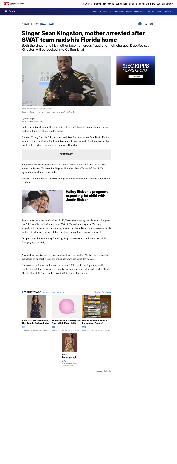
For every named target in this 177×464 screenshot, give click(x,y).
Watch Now (164, 4)
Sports (133, 4)
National (108, 4)
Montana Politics (106, 11)
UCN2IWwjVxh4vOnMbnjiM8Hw (14, 11)
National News (44, 24)
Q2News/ (6, 11)
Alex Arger (29, 118)
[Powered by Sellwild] (107, 371)
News (95, 11)
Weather (121, 4)
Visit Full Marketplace (102, 292)
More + (168, 11)
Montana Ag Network (123, 11)
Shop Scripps (147, 4)
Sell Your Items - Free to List (53, 292)
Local (97, 4)
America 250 (139, 11)
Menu (86, 4)
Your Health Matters (154, 11)
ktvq (10, 11)
